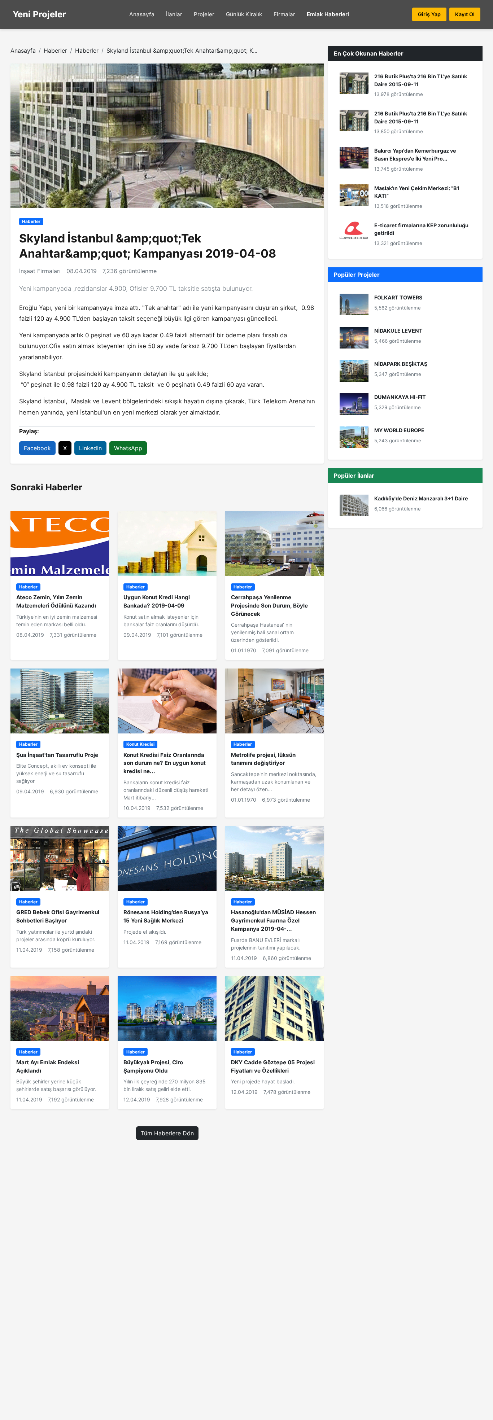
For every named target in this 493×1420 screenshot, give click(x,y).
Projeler (204, 14)
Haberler (55, 50)
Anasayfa (141, 14)
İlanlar (174, 14)
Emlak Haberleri (328, 14)
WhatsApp (128, 448)
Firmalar (284, 14)
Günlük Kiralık (244, 14)
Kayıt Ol (465, 14)
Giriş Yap (429, 14)
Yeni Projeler (39, 14)
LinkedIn (90, 448)
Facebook (37, 448)
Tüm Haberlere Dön (167, 1133)
